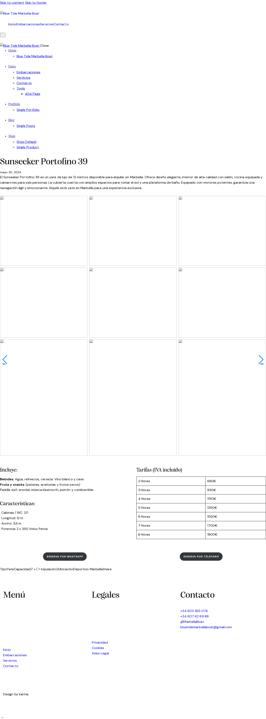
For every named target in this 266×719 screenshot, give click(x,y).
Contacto (61, 24)
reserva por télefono (201, 556)
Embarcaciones (28, 24)
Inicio (12, 24)
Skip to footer (36, 2)
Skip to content (12, 2)
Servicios (47, 24)
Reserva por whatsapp (65, 556)
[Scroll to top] (2, 716)
